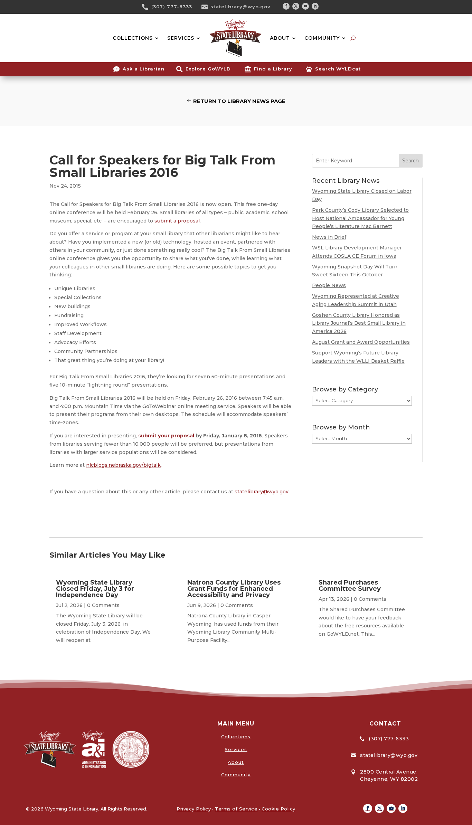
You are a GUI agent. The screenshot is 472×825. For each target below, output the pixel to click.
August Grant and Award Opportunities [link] (361, 342)
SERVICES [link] (180, 38)
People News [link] (329, 285)
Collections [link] (236, 736)
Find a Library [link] (273, 69)
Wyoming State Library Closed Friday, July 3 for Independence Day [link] (95, 589)
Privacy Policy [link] (194, 809)
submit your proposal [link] (166, 436)
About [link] (236, 762)
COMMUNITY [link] (322, 38)
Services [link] (236, 749)
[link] (147, 7)
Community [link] (236, 774)
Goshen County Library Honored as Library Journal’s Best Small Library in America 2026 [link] (359, 323)
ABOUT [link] (280, 38)
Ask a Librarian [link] (143, 69)
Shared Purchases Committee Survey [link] (350, 585)
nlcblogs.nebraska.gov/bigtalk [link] (123, 465)
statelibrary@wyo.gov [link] (240, 6)
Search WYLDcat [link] (338, 69)
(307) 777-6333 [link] (171, 6)
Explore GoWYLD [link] (208, 69)
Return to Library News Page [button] (239, 101)
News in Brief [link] (329, 237)
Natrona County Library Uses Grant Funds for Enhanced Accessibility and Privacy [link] (234, 589)
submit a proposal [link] (177, 221)
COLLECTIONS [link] (133, 38)
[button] (286, 6)
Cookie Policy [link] (278, 809)
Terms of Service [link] (236, 809)
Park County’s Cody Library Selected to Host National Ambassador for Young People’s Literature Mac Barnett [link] (360, 218)
